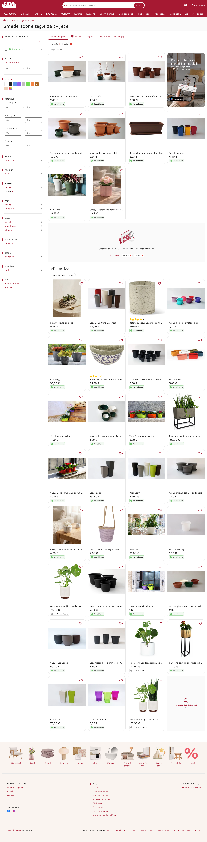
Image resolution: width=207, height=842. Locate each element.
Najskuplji (119, 36)
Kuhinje (95, 763)
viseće (8, 204)
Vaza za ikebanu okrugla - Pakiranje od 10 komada (115, 436)
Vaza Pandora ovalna (60, 436)
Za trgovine (98, 807)
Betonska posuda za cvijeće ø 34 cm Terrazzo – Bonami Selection (162, 323)
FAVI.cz (109, 830)
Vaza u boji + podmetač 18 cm (184, 323)
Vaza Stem (134, 493)
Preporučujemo (58, 36)
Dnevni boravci (127, 764)
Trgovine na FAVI (100, 791)
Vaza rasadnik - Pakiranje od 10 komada (109, 663)
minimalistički (12, 283)
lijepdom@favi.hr (18, 787)
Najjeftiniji (105, 36)
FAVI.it (152, 830)
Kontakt (10, 791)
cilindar (8, 230)
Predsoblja (176, 763)
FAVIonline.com (14, 830)
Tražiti (139, 5)
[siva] (23, 84)
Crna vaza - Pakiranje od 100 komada (147, 379)
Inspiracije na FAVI (102, 799)
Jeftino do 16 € (12, 62)
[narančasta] (32, 84)
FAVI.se (160, 830)
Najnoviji (91, 36)
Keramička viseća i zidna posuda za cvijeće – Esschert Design (120, 379)
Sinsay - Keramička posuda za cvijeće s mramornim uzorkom (80, 549)
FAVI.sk (118, 830)
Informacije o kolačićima (104, 815)
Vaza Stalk (55, 719)
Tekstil (48, 763)
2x (104, 376)
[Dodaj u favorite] (160, 113)
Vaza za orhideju (177, 549)
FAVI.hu (144, 830)
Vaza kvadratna (176, 153)
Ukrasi (13, 20)
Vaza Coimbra (175, 379)
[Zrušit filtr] (13, 191)
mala (7, 173)
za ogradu (9, 208)
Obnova (79, 763)
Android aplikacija (193, 787)
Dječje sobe (159, 764)
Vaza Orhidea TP (98, 719)
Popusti (191, 763)
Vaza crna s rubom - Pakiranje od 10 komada (112, 606)
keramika (9, 160)
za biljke (9, 243)
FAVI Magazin (99, 803)
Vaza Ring (55, 379)
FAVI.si (197, 830)
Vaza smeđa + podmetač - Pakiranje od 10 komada (154, 96)
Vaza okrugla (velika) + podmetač (185, 493)
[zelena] (28, 84)
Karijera (10, 795)
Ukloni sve (114, 255)
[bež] (6, 88)
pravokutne (10, 226)
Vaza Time (55, 209)
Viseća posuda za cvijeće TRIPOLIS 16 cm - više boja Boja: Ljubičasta (124, 549)
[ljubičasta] (19, 84)
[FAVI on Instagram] (13, 811)
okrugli (8, 222)
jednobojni (10, 256)
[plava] (15, 84)
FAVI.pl (126, 830)
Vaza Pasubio (96, 493)
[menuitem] (10, 14)
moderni (9, 287)
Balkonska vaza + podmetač (64, 96)
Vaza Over (134, 549)
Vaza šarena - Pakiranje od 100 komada (69, 493)
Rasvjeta (64, 763)
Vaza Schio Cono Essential (103, 323)
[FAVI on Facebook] (8, 811)
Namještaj (16, 763)
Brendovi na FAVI (101, 795)
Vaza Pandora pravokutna (141, 436)
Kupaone (111, 763)
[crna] (10, 84)
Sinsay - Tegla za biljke (61, 323)
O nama (96, 787)
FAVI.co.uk (170, 830)
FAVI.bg (181, 830)
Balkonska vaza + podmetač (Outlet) (147, 153)
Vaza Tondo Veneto (59, 663)
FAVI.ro (135, 830)
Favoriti (78, 36)
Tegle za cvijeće (27, 20)
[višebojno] (10, 88)
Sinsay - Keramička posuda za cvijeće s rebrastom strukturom (121, 209)
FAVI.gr (189, 830)
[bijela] (6, 84)
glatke (8, 270)
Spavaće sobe (143, 764)
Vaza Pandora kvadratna (141, 606)
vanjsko (8, 187)
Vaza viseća (95, 96)
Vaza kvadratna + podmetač (103, 153)
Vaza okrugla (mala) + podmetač (66, 153)
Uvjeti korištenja (100, 811)
